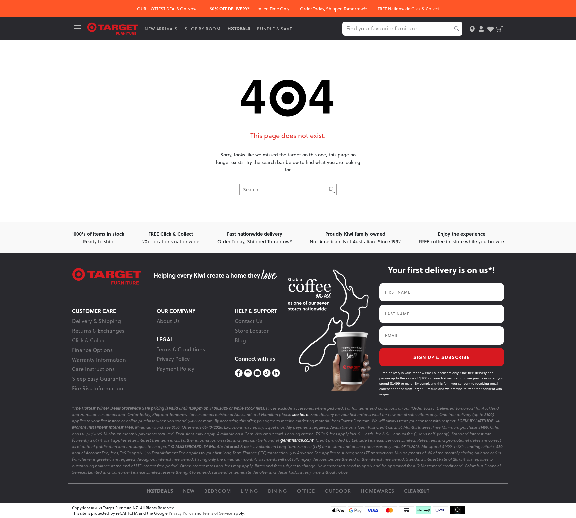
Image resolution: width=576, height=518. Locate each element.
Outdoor (338, 490)
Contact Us (248, 321)
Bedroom (217, 490)
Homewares (378, 490)
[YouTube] (257, 373)
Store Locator (252, 330)
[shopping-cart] (499, 28)
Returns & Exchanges (98, 330)
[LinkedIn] (276, 373)
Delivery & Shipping (96, 321)
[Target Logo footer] (113, 276)
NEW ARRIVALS (161, 29)
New (189, 490)
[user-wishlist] (490, 28)
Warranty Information (99, 359)
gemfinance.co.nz (297, 440)
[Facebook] (239, 373)
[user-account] (481, 28)
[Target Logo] (112, 28)
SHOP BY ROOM (203, 29)
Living (249, 490)
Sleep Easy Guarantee (99, 378)
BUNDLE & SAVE (274, 29)
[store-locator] (472, 28)
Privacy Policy (173, 359)
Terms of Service (217, 513)
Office (306, 490)
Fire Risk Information (97, 388)
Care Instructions (93, 369)
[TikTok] (267, 373)
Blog (240, 340)
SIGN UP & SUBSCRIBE (441, 357)
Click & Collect (89, 340)
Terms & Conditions (181, 349)
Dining (277, 490)
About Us (168, 321)
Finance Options (92, 350)
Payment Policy (175, 368)
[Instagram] (248, 373)
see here (300, 414)
